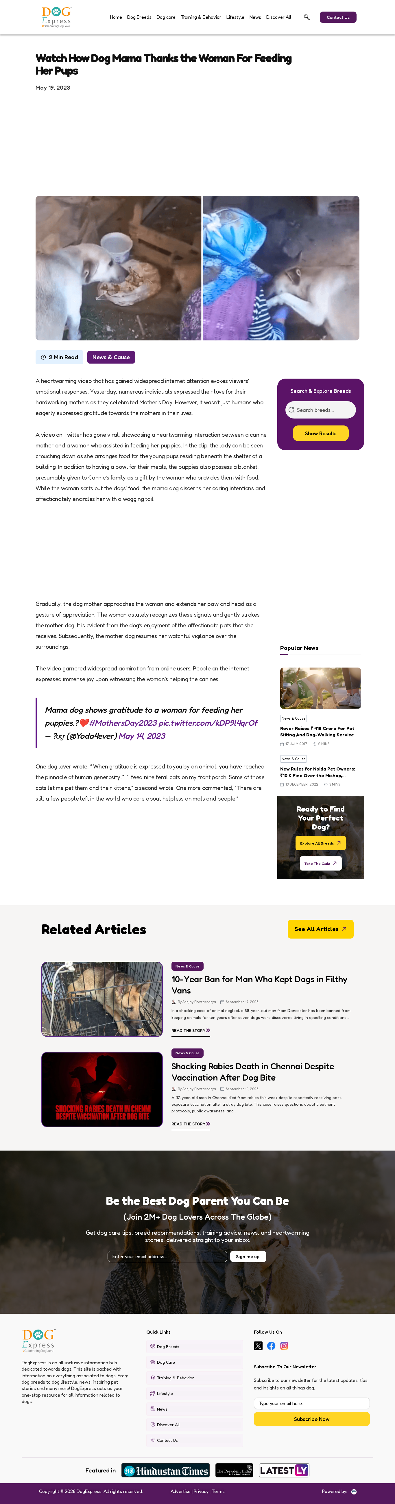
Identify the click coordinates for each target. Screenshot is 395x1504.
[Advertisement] (197, 143)
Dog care (166, 17)
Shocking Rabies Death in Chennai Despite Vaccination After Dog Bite (252, 1072)
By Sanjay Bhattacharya (197, 1002)
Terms (218, 1491)
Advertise (181, 1491)
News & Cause (111, 357)
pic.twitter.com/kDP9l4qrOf (207, 723)
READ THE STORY (190, 1029)
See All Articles (317, 929)
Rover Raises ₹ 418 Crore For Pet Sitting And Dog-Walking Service (317, 731)
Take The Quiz (317, 863)
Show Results (321, 433)
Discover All (278, 17)
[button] (307, 17)
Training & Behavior (201, 17)
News (255, 17)
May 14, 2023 (141, 736)
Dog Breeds (139, 17)
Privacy (201, 1491)
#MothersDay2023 (122, 723)
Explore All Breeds (317, 843)
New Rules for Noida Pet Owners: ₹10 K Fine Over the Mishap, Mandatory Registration (317, 772)
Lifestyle (235, 17)
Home (116, 17)
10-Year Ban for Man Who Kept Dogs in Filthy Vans (259, 985)
